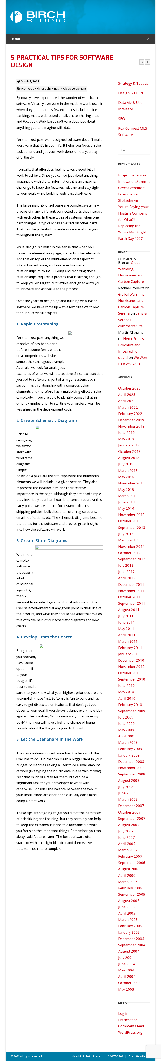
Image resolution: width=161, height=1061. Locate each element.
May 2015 (126, 489)
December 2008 (131, 761)
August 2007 (128, 824)
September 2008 (131, 774)
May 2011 (126, 628)
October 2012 (129, 552)
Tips (56, 88)
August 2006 (128, 868)
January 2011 (129, 654)
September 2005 (131, 894)
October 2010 (129, 672)
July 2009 (126, 717)
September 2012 (131, 559)
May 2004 (126, 970)
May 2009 (126, 729)
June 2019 (126, 432)
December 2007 (131, 805)
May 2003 (126, 989)
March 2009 (128, 742)
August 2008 (128, 780)
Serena (124, 313)
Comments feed (131, 1026)
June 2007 (126, 837)
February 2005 (130, 925)
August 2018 (128, 457)
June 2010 (126, 685)
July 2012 (126, 565)
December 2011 (131, 584)
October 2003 (129, 982)
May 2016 (126, 476)
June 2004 (126, 963)
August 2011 (128, 609)
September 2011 (131, 603)
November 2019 (131, 426)
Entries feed (128, 1019)
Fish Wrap (27, 88)
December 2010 (131, 660)
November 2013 (131, 514)
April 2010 (126, 698)
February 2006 (130, 888)
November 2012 (131, 546)
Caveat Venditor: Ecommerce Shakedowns (131, 194)
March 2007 (128, 850)
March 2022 (128, 407)
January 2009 (129, 755)
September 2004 (131, 945)
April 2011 (126, 634)
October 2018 (129, 451)
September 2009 (131, 710)
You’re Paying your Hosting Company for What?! (133, 213)
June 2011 (126, 622)
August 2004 (128, 951)
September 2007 (131, 818)
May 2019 (126, 438)
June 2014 (126, 502)
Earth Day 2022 (130, 238)
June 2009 (126, 723)
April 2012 (126, 577)
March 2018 (128, 470)
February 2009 (130, 748)
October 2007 (129, 812)
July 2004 (126, 957)
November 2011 (131, 590)
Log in (123, 1013)
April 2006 (126, 875)
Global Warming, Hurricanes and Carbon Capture (131, 300)
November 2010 (131, 666)
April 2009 (126, 736)
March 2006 (128, 881)
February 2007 (130, 856)
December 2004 (131, 938)
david (123, 357)
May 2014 (126, 508)
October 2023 (129, 388)
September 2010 (131, 679)
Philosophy (44, 88)
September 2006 (131, 862)
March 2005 (128, 919)
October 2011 (129, 597)
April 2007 (126, 843)
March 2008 (128, 799)
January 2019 (129, 445)
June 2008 (126, 793)
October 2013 (129, 521)
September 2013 (131, 527)
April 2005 (126, 913)
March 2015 (128, 495)
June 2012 (126, 571)
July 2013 (126, 533)
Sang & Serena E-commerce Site (132, 319)
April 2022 (126, 400)
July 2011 (126, 615)
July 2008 (126, 786)
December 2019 (131, 419)
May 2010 (126, 691)
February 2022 (130, 413)
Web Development (73, 88)
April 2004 (126, 976)
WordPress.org (130, 1032)
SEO (121, 118)
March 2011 (128, 641)
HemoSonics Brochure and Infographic (131, 345)
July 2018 (126, 464)
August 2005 (128, 900)
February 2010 (130, 704)
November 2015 (131, 483)
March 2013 (128, 540)
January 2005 (129, 932)
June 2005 (126, 906)
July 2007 (126, 831)
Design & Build (130, 93)
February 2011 (130, 647)
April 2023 (126, 394)
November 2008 (131, 767)
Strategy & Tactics (133, 83)
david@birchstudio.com (86, 1056)
